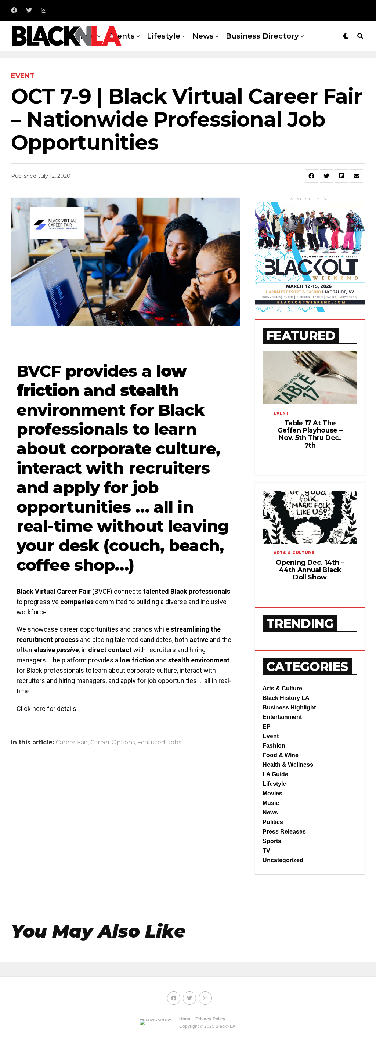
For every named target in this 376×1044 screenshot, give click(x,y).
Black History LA (286, 698)
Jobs (174, 742)
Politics (273, 822)
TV (266, 851)
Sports (272, 841)
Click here (31, 708)
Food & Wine (281, 755)
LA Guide (275, 774)
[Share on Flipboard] (341, 176)
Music (271, 803)
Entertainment (282, 717)
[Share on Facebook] (311, 176)
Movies (272, 793)
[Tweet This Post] (326, 176)
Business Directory (262, 36)
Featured (151, 742)
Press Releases (284, 831)
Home (185, 1019)
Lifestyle (163, 36)
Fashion (274, 746)
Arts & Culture (282, 688)
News (203, 36)
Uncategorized (283, 860)
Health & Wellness (288, 765)
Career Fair (72, 742)
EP (267, 726)
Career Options (112, 742)
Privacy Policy (210, 1019)
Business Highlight (289, 707)
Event (271, 736)
